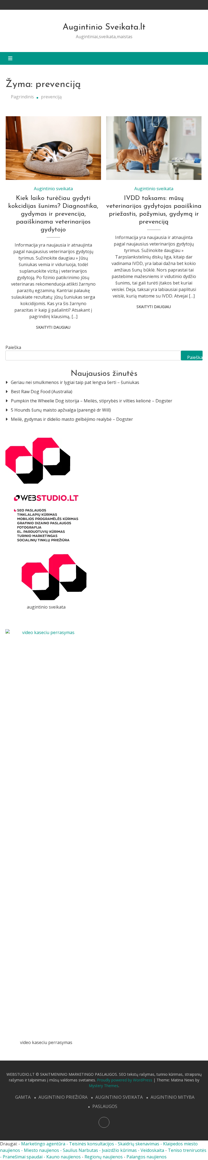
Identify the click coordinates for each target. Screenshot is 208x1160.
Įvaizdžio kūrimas (119, 1150)
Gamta (23, 1097)
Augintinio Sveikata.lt (104, 27)
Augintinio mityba (172, 1097)
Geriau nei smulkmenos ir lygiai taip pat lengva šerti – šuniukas (75, 382)
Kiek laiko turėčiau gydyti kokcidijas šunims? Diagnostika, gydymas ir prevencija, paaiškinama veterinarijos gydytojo (53, 214)
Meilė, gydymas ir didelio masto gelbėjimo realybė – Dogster (72, 419)
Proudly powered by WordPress (125, 1080)
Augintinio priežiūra (62, 1097)
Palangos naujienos (146, 1157)
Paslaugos (104, 1106)
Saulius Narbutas (80, 1150)
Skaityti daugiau (53, 327)
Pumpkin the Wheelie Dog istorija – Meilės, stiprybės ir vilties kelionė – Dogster (91, 401)
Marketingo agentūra (43, 1144)
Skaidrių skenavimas (138, 1144)
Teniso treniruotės (187, 1150)
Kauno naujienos (63, 1157)
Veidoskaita (152, 1150)
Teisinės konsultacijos (91, 1144)
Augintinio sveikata (53, 189)
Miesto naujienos (41, 1150)
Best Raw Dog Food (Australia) (41, 392)
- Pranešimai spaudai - (23, 1157)
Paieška (13, 347)
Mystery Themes (103, 1085)
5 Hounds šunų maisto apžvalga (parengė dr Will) (61, 410)
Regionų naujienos (103, 1157)
